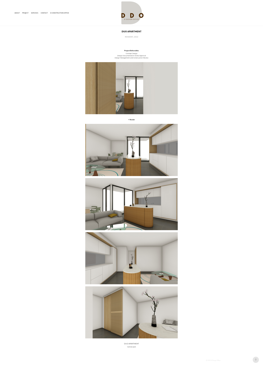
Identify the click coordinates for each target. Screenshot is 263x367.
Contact (44, 13)
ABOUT (17, 13)
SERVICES (34, 13)
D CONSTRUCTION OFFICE (59, 13)
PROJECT (25, 13)
